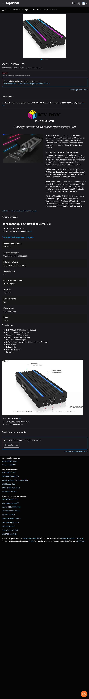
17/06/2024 (81, 541)
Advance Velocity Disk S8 (10, 503)
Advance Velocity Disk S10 (11, 511)
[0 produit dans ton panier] (78, 3)
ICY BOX (31, 541)
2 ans (30, 231)
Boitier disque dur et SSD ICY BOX (37, 83)
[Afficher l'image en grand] (44, 36)
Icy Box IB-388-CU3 (8, 526)
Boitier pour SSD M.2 (9, 465)
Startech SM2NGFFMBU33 (11, 507)
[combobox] (84, 3)
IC (66, 541)
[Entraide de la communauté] (84, 694)
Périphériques (12, 9)
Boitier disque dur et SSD (47, 9)
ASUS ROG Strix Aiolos (9, 534)
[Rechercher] (73, 3)
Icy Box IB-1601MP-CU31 (10, 530)
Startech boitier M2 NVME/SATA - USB (15, 480)
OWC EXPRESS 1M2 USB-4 (11, 488)
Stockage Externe (28, 9)
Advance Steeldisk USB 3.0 (11, 519)
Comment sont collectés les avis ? (76, 451)
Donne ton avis (11, 445)
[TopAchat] (12, 3)
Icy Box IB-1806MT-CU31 (10, 522)
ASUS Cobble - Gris (8, 484)
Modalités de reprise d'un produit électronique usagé (19, 211)
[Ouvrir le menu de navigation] (3, 3)
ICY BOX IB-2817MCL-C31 (10, 476)
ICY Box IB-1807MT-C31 (10, 499)
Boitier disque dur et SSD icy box (72, 538)
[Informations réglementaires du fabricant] (20, 418)
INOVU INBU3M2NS (8, 472)
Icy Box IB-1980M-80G (9, 492)
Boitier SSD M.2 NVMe (9, 461)
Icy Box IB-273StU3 (8, 515)
